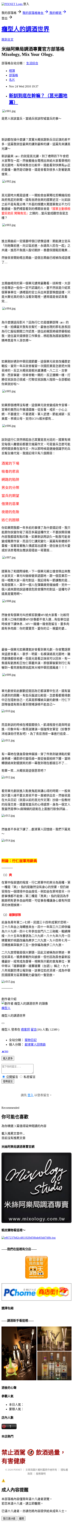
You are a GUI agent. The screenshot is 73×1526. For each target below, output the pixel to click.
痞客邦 (25, 1029)
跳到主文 (7, 39)
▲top (4, 1051)
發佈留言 (8, 1081)
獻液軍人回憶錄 (35, 1044)
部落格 (13, 75)
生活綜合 (32, 63)
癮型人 (5, 1008)
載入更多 (8, 1058)
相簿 (12, 70)
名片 (12, 79)
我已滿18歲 (9, 1518)
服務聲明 (41, 1473)
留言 (34, 1029)
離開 (21, 1518)
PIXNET (17, 1469)
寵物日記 (31, 1040)
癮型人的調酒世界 (25, 29)
